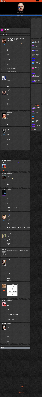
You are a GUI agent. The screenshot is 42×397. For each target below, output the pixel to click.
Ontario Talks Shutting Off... (35, 51)
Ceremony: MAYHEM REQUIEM (35, 67)
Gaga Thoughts (36, 68)
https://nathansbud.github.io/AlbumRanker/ (12, 39)
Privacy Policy (19, 391)
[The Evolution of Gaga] (21, 8)
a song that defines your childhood (36, 41)
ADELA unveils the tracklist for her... (36, 49)
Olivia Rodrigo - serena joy (35, 62)
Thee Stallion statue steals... (35, 72)
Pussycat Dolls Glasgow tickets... (36, 54)
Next (3, 34)
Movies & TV (35, 71)
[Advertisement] (15, 22)
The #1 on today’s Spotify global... (36, 59)
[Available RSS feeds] (41, 350)
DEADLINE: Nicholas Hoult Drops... (36, 128)
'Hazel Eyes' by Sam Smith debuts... (36, 80)
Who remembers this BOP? (35, 46)
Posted (9, 89)
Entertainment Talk (37, 42)
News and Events (37, 76)
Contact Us (23, 391)
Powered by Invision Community (21, 392)
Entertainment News (37, 50)
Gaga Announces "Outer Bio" (35, 77)
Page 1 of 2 (7, 34)
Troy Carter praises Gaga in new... (36, 75)
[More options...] (29, 74)
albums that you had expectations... (36, 64)
